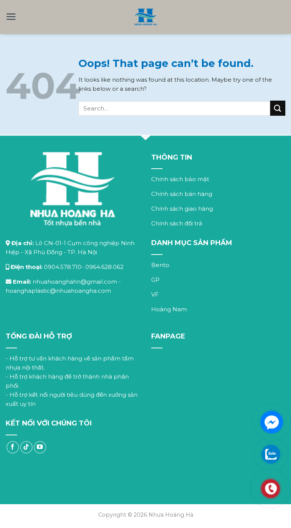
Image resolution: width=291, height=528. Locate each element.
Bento (160, 265)
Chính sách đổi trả (176, 223)
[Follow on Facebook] (12, 447)
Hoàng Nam (169, 309)
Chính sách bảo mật (180, 179)
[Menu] (11, 16)
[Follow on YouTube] (40, 447)
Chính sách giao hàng (182, 208)
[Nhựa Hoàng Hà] (145, 17)
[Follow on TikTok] (26, 447)
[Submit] (277, 108)
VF (155, 294)
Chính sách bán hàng (181, 193)
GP (155, 279)
